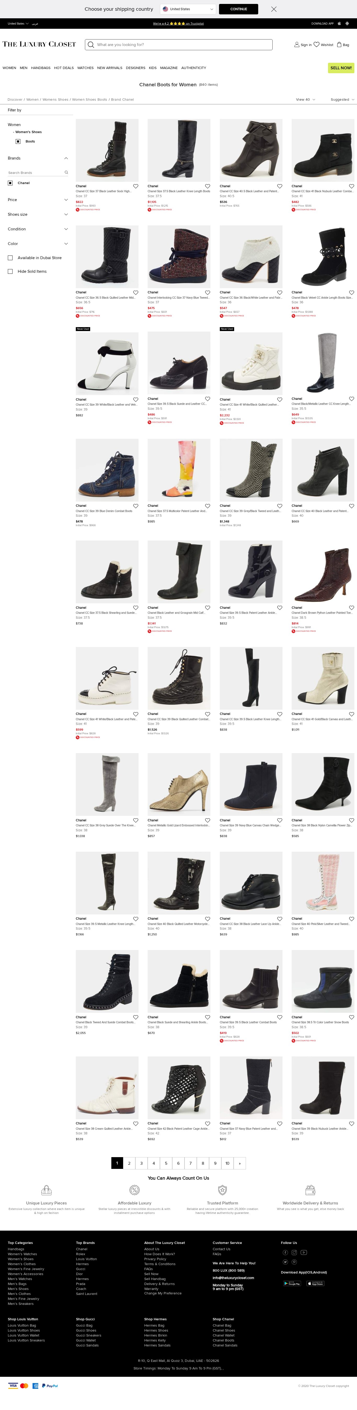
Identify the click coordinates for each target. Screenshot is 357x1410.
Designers (135, 68)
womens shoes (56, 99)
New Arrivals (109, 68)
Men (23, 68)
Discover (15, 99)
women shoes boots (89, 99)
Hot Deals (64, 68)
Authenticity (193, 68)
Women (9, 68)
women (32, 99)
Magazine (169, 68)
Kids (153, 68)
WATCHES (85, 68)
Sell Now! (341, 68)
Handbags (40, 68)
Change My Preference (163, 1293)
